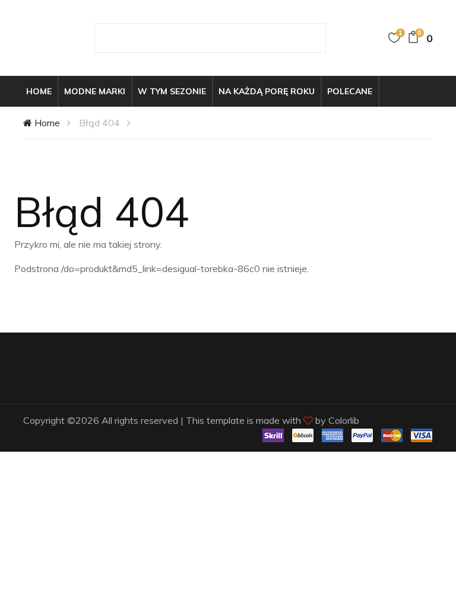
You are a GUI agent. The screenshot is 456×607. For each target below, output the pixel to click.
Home (39, 91)
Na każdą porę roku (266, 91)
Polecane (349, 91)
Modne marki (94, 91)
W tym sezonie (172, 91)
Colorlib (343, 420)
